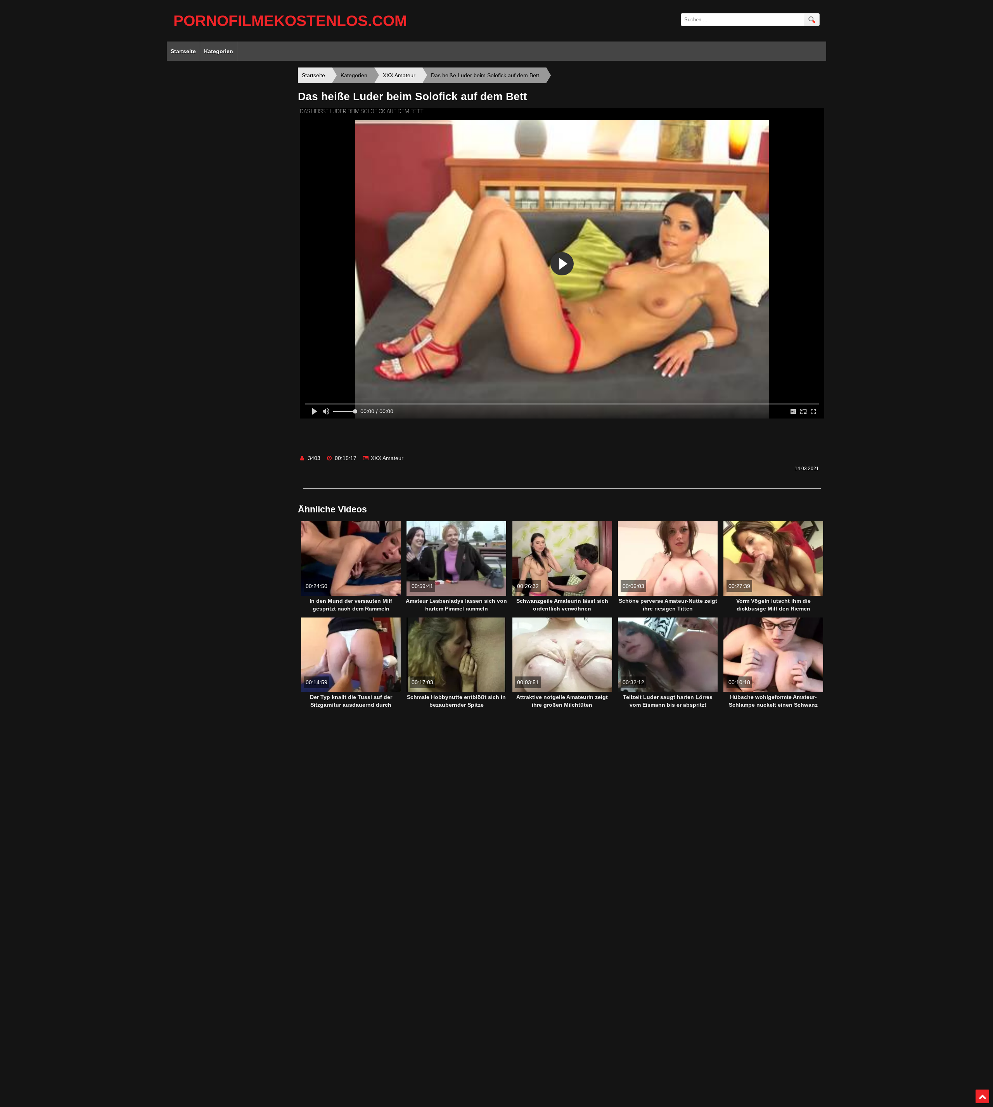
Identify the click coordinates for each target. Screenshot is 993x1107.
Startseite (183, 51)
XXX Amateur (387, 458)
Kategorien (218, 51)
